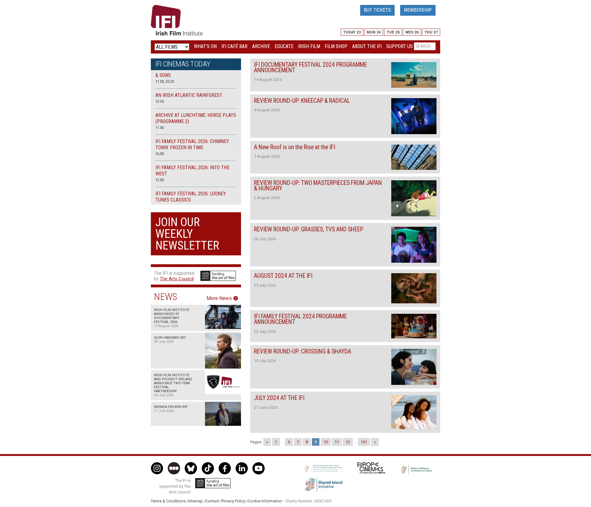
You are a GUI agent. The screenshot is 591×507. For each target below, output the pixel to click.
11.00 (159, 127)
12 (348, 442)
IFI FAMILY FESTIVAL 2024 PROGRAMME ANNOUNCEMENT (300, 319)
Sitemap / (196, 501)
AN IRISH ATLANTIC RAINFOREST (188, 95)
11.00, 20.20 (164, 81)
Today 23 (352, 32)
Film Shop (336, 46)
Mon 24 (374, 32)
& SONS (163, 75)
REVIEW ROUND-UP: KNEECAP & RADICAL (302, 100)
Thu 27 (431, 32)
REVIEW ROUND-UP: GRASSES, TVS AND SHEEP (308, 229)
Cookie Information (265, 501)
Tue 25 (393, 32)
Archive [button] (261, 46)
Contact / (213, 501)
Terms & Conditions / (169, 501)
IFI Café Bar (234, 46)
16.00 (159, 153)
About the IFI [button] (367, 46)
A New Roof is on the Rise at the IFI (294, 147)
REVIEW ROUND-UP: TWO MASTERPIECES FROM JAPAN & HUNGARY (318, 185)
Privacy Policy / (235, 501)
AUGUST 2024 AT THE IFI (283, 275)
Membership (418, 10)
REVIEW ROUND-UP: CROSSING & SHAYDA (302, 351)
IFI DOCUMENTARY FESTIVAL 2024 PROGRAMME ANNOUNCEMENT (310, 67)
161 (364, 442)
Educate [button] (284, 46)
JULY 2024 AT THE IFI (279, 397)
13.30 (159, 101)
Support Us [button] (399, 46)
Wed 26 (412, 32)
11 (337, 442)
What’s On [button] (205, 46)
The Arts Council (177, 278)
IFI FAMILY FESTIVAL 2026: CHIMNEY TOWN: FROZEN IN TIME (192, 144)
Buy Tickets (377, 10)
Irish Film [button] (309, 46)
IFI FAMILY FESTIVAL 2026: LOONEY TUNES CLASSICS (190, 197)
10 (326, 442)
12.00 (159, 180)
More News (219, 298)
